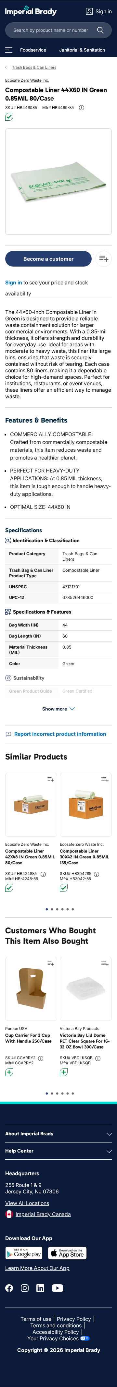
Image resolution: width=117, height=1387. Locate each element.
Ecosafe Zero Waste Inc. (27, 80)
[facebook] (9, 1288)
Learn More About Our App (37, 1268)
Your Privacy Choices (53, 1338)
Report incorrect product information (60, 734)
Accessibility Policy (55, 1332)
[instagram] (25, 1288)
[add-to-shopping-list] (104, 259)
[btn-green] (9, 117)
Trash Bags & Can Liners (34, 67)
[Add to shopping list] (50, 779)
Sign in (13, 282)
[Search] (100, 30)
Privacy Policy (74, 1319)
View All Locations (27, 1203)
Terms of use (35, 1319)
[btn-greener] (9, 1072)
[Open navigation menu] (8, 50)
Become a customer (48, 259)
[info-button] (81, 107)
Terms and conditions (56, 1325)
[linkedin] (40, 1288)
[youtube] (57, 1288)
